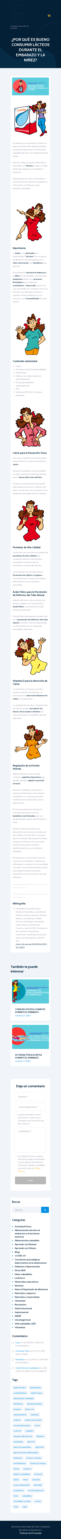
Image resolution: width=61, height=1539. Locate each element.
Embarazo (18, 1458)
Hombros (27, 1468)
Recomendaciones (36, 1490)
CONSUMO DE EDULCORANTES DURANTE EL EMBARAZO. (30, 1010)
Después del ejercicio (23, 1436)
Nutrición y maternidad (27, 1297)
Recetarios (20, 1304)
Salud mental (21, 1312)
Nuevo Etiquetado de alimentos (31, 1289)
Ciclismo (17, 1420)
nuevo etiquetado (22, 1485)
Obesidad (20, 1300)
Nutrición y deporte (25, 1293)
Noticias (19, 1285)
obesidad (38, 1485)
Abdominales (35, 1387)
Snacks (38, 1501)
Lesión (16, 1479)
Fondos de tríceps (38, 1463)
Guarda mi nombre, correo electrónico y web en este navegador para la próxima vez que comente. (31, 1119)
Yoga (25, 1506)
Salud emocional (23, 1308)
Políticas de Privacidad (30, 1533)
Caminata (35, 1414)
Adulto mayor (36, 1393)
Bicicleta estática (34, 1404)
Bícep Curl (29, 1409)
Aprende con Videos (25, 1248)
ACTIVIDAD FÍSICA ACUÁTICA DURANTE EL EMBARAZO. (28, 1056)
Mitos (25, 1479)
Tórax (16, 1506)
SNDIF (18, 1315)
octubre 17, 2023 (22, 1015)
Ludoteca (20, 1277)
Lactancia (38, 1474)
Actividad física (20, 1393)
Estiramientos (20, 1463)
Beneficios (18, 1404)
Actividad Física (23, 1226)
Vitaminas (20, 1327)
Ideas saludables (23, 1274)
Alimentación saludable (27, 1240)
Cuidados (29, 1431)
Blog (17, 1252)
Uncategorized (22, 1319)
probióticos (19, 1490)
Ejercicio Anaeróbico (22, 1447)
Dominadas (18, 1441)
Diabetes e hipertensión (27, 1266)
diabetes (40, 1436)
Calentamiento (20, 1414)
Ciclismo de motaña (33, 1420)
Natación (36, 1479)
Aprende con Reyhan (25, 1244)
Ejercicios (39, 1447)
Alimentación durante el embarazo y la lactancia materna (27, 1233)
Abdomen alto (20, 1387)
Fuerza (16, 1468)
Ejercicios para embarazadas (26, 1452)
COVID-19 (20, 1255)
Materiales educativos (26, 1281)
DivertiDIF (20, 1270)
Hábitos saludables (22, 1474)
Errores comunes (33, 1458)
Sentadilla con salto (22, 1501)
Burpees (17, 1409)
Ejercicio (31, 1441)
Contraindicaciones (22, 1425)
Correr (37, 1425)
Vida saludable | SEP (25, 1323)
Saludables (27, 1496)
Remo (16, 1496)
